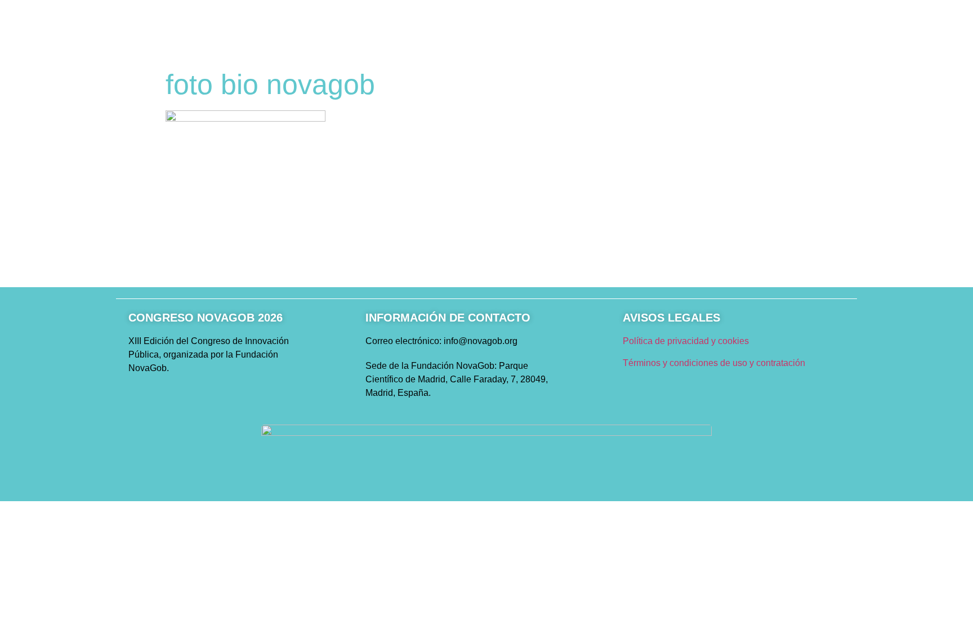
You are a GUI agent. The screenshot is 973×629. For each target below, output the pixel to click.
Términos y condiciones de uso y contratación (714, 363)
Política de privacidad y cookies (686, 341)
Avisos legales (671, 317)
